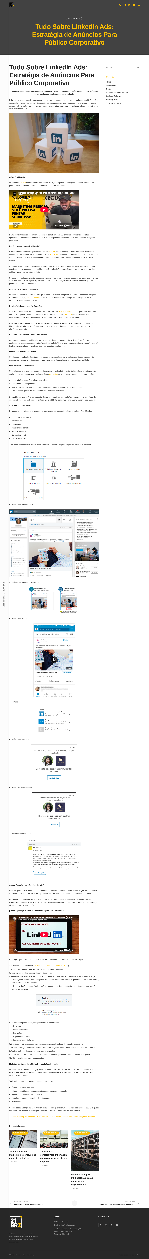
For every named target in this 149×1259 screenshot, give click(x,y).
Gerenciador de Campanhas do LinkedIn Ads (50, 966)
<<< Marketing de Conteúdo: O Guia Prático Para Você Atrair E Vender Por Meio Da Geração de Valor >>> (54, 1117)
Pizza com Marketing (113, 103)
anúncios (51, 252)
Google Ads (54, 254)
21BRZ (108, 82)
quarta (23, 183)
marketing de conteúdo (67, 312)
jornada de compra (33, 298)
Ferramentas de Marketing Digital (117, 92)
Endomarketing (111, 85)
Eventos (108, 89)
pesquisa (68, 314)
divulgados (53, 374)
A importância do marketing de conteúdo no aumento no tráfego (22, 1154)
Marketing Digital (74, 18)
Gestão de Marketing (113, 96)
